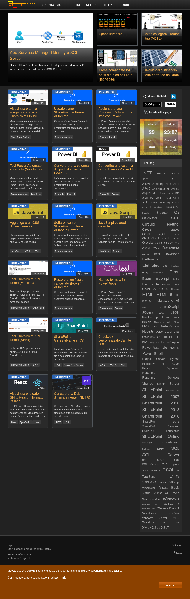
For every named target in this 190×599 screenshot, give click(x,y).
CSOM (146, 248)
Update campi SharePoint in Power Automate (69, 112)
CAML (175, 218)
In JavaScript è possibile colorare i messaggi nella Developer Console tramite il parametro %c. (116, 238)
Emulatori (175, 266)
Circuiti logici (153, 234)
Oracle (162, 336)
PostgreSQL (154, 342)
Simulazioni (170, 442)
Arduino (147, 198)
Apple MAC (173, 193)
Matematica (159, 322)
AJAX (146, 188)
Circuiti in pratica (160, 229)
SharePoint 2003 (172, 390)
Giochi (146, 289)
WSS (164, 522)
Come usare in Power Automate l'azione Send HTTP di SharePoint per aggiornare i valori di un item (72, 125)
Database (170, 248)
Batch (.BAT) (172, 206)
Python (174, 359)
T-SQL (168, 469)
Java (36, 422)
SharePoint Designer (160, 426)
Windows (171, 499)
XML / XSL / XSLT (155, 527)
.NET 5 (161, 173)
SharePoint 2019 (160, 421)
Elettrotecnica (154, 265)
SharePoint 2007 (160, 396)
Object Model (164, 331)
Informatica (18, 92)
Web (176, 493)
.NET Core (160, 178)
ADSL (176, 183)
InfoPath (147, 300)
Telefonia (155, 470)
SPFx (35, 364)
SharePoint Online (20, 137)
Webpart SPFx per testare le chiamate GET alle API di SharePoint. (25, 352)
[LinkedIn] (173, 97)
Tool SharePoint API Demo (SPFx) (25, 337)
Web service (151, 499)
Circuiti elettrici (160, 224)
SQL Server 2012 (160, 460)
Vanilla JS (149, 481)
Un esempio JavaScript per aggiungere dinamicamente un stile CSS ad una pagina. (26, 238)
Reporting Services (160, 377)
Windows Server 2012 (160, 518)
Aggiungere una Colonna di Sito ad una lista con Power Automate (115, 114)
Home (102, 149)
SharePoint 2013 (160, 409)
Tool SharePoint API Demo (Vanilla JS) (25, 280)
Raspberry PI (153, 364)
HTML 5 (113, 365)
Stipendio (175, 464)
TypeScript (25, 422)
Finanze (166, 284)
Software (146, 449)
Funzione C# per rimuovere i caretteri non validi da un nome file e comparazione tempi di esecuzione (70, 353)
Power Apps (105, 308)
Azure (154, 202)
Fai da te (150, 284)
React (14, 422)
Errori (174, 271)
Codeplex (147, 242)
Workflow (148, 522)
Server (174, 383)
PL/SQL (174, 337)
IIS (177, 294)
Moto (169, 322)
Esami (147, 278)
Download (172, 253)
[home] (22, 6)
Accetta (170, 585)
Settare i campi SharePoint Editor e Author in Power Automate (68, 228)
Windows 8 (171, 504)
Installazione (164, 300)
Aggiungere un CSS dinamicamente (24, 224)
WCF (167, 493)
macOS (176, 317)
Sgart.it (12, 545)
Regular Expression (160, 368)
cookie (31, 570)
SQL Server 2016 (154, 464)
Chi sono (177, 545)
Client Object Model (155, 238)
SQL (175, 448)
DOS (157, 254)
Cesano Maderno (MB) (29, 549)
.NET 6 (175, 173)
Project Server (153, 359)
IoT (177, 300)
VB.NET (163, 482)
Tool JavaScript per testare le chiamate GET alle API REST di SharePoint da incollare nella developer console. (27, 296)
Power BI (59, 194)
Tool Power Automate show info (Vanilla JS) (26, 167)
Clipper (175, 238)
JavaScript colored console (112, 224)
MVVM (155, 326)
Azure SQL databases (152, 207)
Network (166, 326)
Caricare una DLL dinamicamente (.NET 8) (72, 395)
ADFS (168, 183)
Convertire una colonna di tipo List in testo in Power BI (71, 169)
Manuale (146, 321)
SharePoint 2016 (160, 416)
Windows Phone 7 (168, 508)
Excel (176, 279)
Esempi (71, 194)
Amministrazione (160, 188)
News (177, 326)
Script (147, 383)
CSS (27, 251)
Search (161, 383)
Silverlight (147, 442)
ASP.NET (172, 197)
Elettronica (150, 259)
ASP (159, 198)
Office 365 (148, 337)
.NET (58, 422)
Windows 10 (149, 504)
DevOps (145, 254)
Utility (174, 476)
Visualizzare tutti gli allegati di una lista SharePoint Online (24, 112)
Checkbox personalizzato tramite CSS (114, 340)
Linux (165, 317)
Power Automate (63, 137)
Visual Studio (152, 492)
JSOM (161, 313)
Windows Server (160, 513)
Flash (176, 284)
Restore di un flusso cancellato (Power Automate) (68, 283)
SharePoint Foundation (160, 431)
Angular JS (149, 193)
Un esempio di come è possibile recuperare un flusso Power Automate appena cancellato (71, 295)
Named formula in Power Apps (111, 281)
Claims (176, 234)
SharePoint (38, 307)
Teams (145, 470)
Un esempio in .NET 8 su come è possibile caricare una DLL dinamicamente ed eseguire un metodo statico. (72, 410)
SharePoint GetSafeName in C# (69, 338)
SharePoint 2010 (160, 403)
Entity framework (152, 272)
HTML (37, 251)
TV (178, 470)
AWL (145, 202)
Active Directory (152, 183)
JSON (175, 312)
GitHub (163, 289)
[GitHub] (170, 104)
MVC (145, 326)
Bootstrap (146, 213)
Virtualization (148, 487)
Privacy (178, 552)
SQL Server (160, 454)
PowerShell (152, 353)
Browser (162, 212)
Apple (163, 193)
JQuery (147, 312)
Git (154, 289)
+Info (63, 577)
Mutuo (176, 322)
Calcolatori (150, 217)
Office (176, 331)
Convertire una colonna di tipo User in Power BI (115, 167)
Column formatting (164, 242)
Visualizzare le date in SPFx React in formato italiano (26, 397)
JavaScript (36, 194)
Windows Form (148, 508)
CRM (177, 242)
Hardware (175, 289)
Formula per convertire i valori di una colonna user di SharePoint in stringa (116, 181)
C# (58, 365)
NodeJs (148, 331)
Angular (175, 188)
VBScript (174, 482)
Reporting (148, 372)
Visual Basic (169, 487)
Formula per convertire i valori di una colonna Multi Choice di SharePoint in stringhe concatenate (71, 182)
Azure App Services (169, 202)
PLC (144, 342)
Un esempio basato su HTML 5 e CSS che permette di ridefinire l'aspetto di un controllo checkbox (116, 352)
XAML (176, 522)
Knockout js (150, 317)
